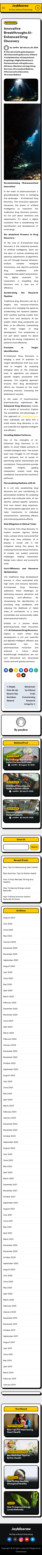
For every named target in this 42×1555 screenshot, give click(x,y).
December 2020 (10, 1245)
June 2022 (8, 1160)
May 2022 (7, 1166)
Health (11, 1503)
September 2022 (10, 1142)
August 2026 (9, 918)
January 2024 (9, 1045)
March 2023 (8, 1106)
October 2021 (9, 1197)
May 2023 (7, 1094)
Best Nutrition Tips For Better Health (19, 873)
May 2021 (7, 1227)
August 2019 (9, 1342)
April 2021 (7, 1233)
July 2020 (7, 1276)
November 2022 (10, 1130)
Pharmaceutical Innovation (16, 72)
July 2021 (7, 1215)
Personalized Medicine (23, 69)
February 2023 (9, 1112)
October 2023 (9, 1063)
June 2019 (8, 1354)
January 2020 (9, 1312)
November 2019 (10, 1324)
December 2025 (10, 948)
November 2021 (10, 1191)
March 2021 (8, 1239)
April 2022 (8, 1172)
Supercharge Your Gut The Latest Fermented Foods (19, 761)
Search (21, 839)
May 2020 (7, 1288)
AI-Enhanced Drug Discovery (17, 55)
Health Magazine (15, 1426)
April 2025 (7, 990)
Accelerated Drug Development (20, 52)
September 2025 (10, 960)
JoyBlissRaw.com (29, 416)
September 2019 (10, 1336)
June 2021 (8, 1221)
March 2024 (8, 1033)
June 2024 (8, 1021)
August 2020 (9, 1269)
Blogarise (34, 1548)
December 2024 (10, 1009)
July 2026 (7, 924)
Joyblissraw (20, 5)
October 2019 (9, 1330)
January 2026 (9, 942)
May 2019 (7, 1360)
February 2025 (9, 1003)
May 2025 (7, 984)
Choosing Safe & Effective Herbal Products (19, 813)
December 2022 (10, 1124)
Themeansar (20, 1552)
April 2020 (8, 1294)
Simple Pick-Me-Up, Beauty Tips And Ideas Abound (12, 694)
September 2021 (10, 1203)
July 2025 (7, 972)
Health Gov (13, 1477)
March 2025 (8, 997)
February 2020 (10, 1306)
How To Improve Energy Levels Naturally (19, 1508)
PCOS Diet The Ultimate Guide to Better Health (18, 787)
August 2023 (9, 1075)
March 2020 (8, 1300)
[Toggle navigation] (3, 8)
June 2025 (8, 978)
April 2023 (7, 1100)
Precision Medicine (13, 75)
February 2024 (10, 1039)
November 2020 (10, 1251)
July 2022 (7, 1154)
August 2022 (9, 1148)
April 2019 (7, 1366)
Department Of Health (17, 1451)
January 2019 (9, 1385)
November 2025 (10, 954)
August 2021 (9, 1209)
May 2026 (7, 936)
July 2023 (7, 1081)
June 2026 (8, 930)
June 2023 (8, 1087)
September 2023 (10, 1069)
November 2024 (10, 1015)
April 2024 (8, 1027)
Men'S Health (10, 23)
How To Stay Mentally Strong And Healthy (18, 1482)
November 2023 (10, 1057)
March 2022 (8, 1178)
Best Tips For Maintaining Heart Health (20, 867)
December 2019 (10, 1318)
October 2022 (9, 1136)
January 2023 (9, 1118)
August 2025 (9, 966)
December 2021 (10, 1185)
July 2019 (7, 1348)
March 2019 (8, 1373)
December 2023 (10, 1051)
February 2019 (9, 1379)
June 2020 (8, 1282)
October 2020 (9, 1257)
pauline (16, 48)
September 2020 (10, 1263)
